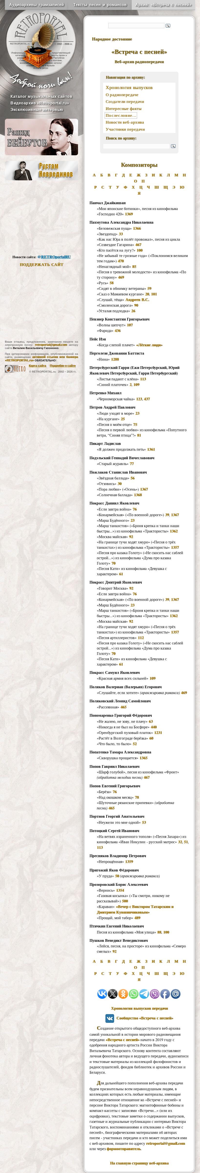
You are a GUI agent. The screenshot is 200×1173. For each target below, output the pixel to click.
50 (117, 876)
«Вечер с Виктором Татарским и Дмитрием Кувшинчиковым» (135, 909)
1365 (143, 758)
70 (113, 563)
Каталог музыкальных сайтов (41, 96)
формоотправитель (123, 1148)
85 (134, 266)
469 (121, 277)
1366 (137, 228)
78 (137, 797)
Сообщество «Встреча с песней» (143, 1018)
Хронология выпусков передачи (139, 1008)
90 (136, 305)
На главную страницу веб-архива (139, 1163)
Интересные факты (123, 108)
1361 (151, 449)
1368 (138, 494)
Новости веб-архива (125, 122)
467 (138, 244)
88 (159, 932)
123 (139, 399)
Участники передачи (125, 129)
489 (137, 917)
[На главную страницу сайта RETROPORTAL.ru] (36, 36)
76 (135, 509)
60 (151, 738)
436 (117, 330)
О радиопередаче (122, 94)
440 (154, 727)
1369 (129, 214)
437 (147, 399)
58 (111, 282)
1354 (120, 890)
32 (180, 841)
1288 (115, 359)
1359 (129, 861)
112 (141, 637)
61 (121, 574)
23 (137, 413)
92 (131, 536)
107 (130, 325)
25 (123, 419)
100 (139, 250)
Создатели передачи (125, 101)
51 (186, 841)
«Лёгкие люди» (149, 345)
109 (136, 384)
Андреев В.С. (137, 299)
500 (125, 901)
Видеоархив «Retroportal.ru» (39, 103)
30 (119, 483)
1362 (174, 531)
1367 (144, 489)
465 (123, 707)
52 (135, 743)
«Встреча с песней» (123, 1039)
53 (144, 822)
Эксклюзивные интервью (36, 110)
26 (133, 310)
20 (147, 294)
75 (135, 424)
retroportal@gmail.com (51, 345)
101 (154, 294)
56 (132, 478)
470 (121, 261)
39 (167, 514)
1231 (158, 732)
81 (139, 435)
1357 (175, 547)
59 (149, 288)
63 (151, 721)
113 (143, 379)
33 (121, 234)
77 (132, 463)
